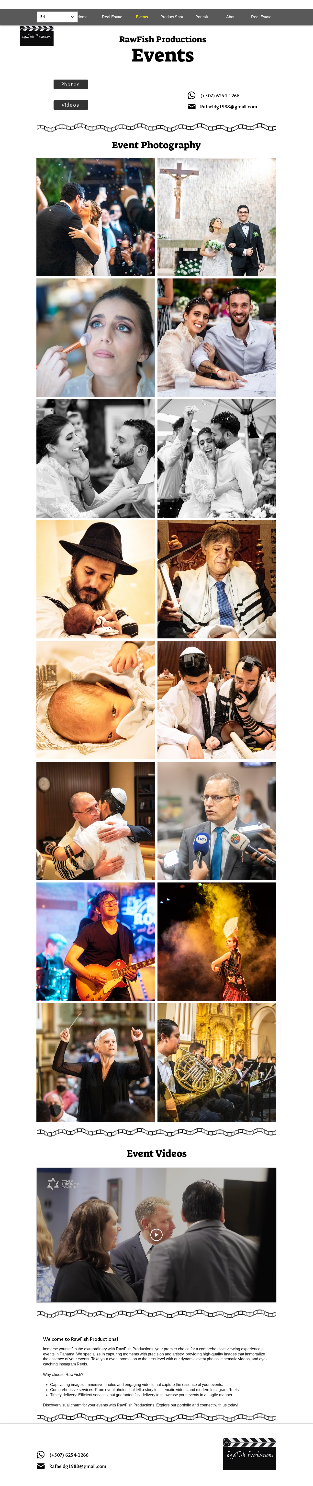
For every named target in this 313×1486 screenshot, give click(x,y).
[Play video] (156, 1235)
